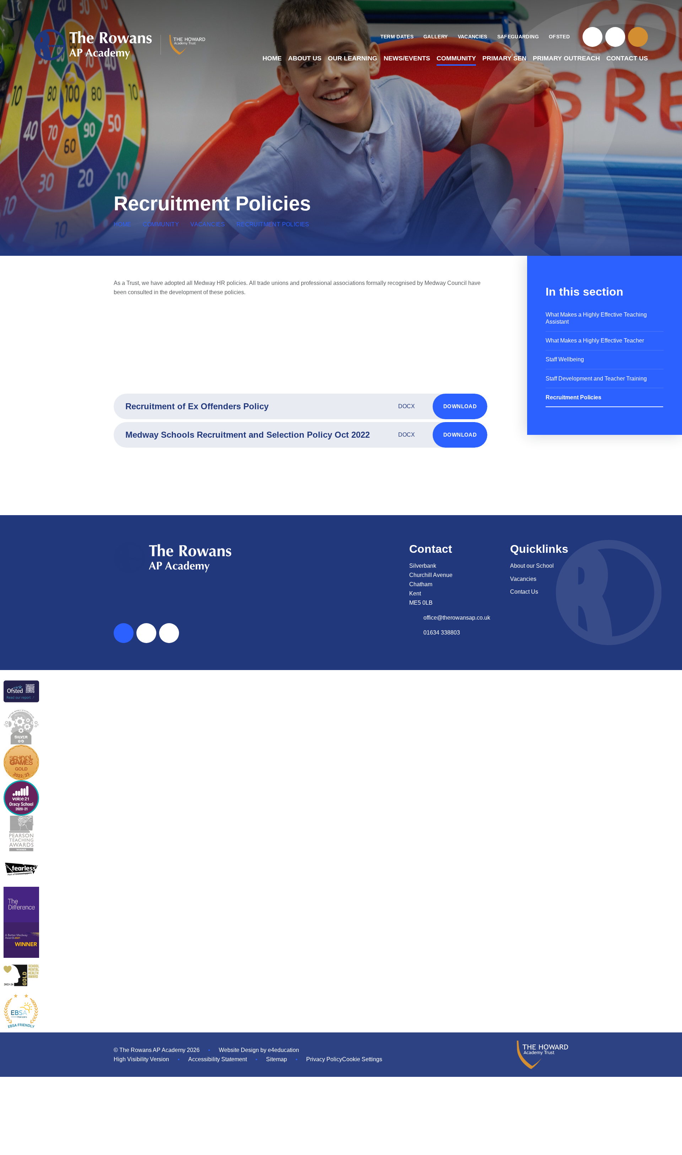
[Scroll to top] (124, 633)
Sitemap (276, 1059)
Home (122, 224)
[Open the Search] (638, 37)
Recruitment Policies (273, 224)
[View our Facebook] (592, 37)
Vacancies (207, 224)
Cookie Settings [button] (362, 1059)
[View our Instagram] (615, 37)
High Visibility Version (141, 1059)
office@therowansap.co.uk (456, 618)
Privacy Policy (324, 1059)
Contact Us (524, 592)
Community (161, 224)
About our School (532, 566)
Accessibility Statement (217, 1059)
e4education (283, 1050)
